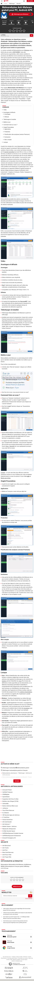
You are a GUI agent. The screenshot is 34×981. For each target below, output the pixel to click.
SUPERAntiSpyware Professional (11, 835)
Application (7, 129)
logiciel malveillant (9, 152)
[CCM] (6, 1)
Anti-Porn (5, 850)
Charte (8, 959)
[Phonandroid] (25, 977)
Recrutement (4, 958)
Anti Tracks (5, 848)
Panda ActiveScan (7, 819)
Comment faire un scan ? (10, 124)
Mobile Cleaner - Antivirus (9, 826)
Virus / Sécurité (10, 446)
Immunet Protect (7, 790)
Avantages (7, 114)
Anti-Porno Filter (6, 854)
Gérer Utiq (31, 958)
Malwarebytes (11, 24)
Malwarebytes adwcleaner (9, 773)
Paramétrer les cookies (23, 958)
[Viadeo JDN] (25, 974)
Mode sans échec (6, 478)
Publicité (25, 956)
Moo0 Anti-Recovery (8, 852)
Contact (29, 956)
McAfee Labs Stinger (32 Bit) (10, 801)
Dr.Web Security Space (8, 831)
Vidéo (5, 110)
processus (26, 708)
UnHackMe (5, 803)
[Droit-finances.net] (25, 971)
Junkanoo (5, 808)
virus (20, 681)
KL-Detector (5, 812)
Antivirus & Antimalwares (12, 786)
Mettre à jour (6, 122)
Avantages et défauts (9, 112)
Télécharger (12, 3)
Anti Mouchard (6, 845)
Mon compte (7, 139)
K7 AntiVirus (5, 817)
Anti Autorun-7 (6, 824)
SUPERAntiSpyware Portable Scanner (12, 833)
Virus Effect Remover (8, 810)
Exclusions (7, 137)
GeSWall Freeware (7, 792)
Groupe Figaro (24, 959)
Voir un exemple (28, 898)
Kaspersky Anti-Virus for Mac (10, 799)
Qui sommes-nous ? (7, 956)
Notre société (19, 956)
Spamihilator (6, 796)
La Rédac (3, 35)
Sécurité (18, 3)
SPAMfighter (5, 794)
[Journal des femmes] (9, 968)
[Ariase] (9, 977)
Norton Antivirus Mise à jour (10, 806)
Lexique (5, 142)
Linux (24, 700)
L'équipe (14, 956)
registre (4, 681)
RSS (11, 959)
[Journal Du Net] (25, 968)
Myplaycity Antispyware (9, 829)
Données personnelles (12, 958)
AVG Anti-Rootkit (7, 822)
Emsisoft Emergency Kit (9, 838)
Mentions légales (16, 959)
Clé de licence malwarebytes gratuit (12, 781)
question (31, 0)
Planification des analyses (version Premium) (17, 134)
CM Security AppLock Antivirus (11, 815)
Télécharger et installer (9, 119)
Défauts (6, 117)
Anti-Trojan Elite (6, 857)
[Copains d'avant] (9, 974)
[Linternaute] (9, 971)
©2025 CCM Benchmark (17, 961)
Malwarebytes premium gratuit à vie (12, 777)
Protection (7, 131)
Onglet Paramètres (8, 127)
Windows (26, 50)
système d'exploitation (26, 692)
